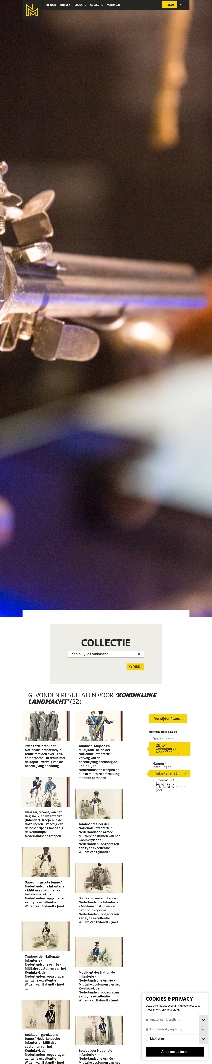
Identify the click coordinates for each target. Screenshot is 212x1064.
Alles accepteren (174, 1052)
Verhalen (113, 4)
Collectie (96, 4)
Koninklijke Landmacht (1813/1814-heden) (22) (171, 785)
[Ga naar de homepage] (32, 10)
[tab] (203, 1020)
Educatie (80, 4)
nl (182, 4)
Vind (136, 666)
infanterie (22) (167, 773)
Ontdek (65, 4)
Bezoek (51, 4)
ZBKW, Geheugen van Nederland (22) (167, 749)
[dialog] (175, 1026)
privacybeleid (170, 1009)
